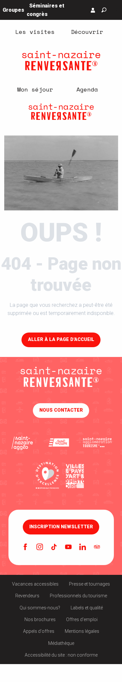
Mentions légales (82, 631)
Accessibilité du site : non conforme (61, 655)
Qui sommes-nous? (40, 607)
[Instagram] (40, 547)
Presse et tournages (89, 584)
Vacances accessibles (35, 584)
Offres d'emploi (82, 619)
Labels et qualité (87, 607)
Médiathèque (61, 643)
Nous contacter (61, 410)
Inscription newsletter (61, 527)
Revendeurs (27, 595)
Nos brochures (40, 619)
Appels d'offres (38, 631)
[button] (104, 10)
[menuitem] (35, 31)
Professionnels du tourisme (78, 595)
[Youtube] (68, 547)
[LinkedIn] (82, 547)
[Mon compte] (93, 10)
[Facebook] (25, 547)
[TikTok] (54, 547)
